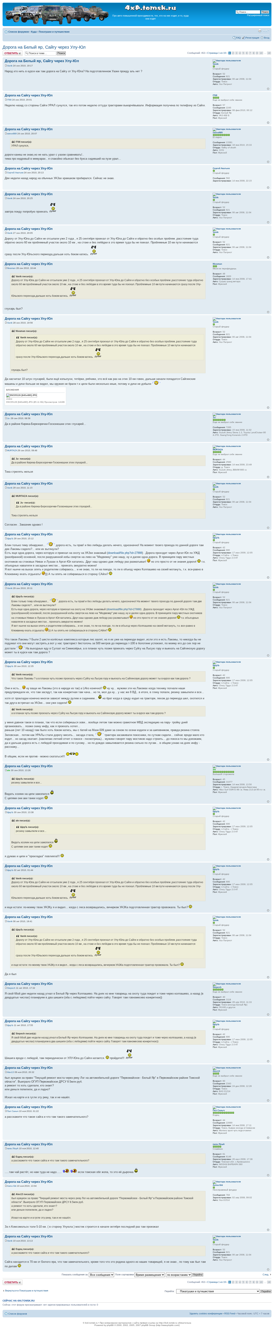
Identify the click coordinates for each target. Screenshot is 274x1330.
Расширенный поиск (258, 15)
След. (266, 1274)
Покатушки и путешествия (54, 31)
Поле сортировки (124, 1274)
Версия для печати (259, 31)
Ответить (8, 52)
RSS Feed (229, 1313)
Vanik (9, 65)
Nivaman (11, 268)
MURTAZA (12, 450)
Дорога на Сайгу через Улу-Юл (29, 95)
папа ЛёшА (12, 1148)
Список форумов (18, 31)
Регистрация (252, 37)
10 (261, 53)
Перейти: (169, 1291)
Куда (34, 31)
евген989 (12, 133)
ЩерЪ (10, 538)
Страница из (216, 53)
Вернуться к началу (268, 89)
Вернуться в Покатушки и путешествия (26, 1290)
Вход (266, 37)
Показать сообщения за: (75, 1274)
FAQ (238, 37)
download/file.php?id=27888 (125, 552)
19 (269, 53)
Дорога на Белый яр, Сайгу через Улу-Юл (44, 47)
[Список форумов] (57, 24)
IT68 (9, 100)
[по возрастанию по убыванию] (185, 1274)
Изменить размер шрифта (266, 31)
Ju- (8, 418)
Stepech (11, 988)
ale (8, 770)
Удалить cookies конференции (205, 1313)
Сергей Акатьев (15, 172)
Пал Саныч (12, 1111)
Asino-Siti (11, 1186)
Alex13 (10, 1072)
